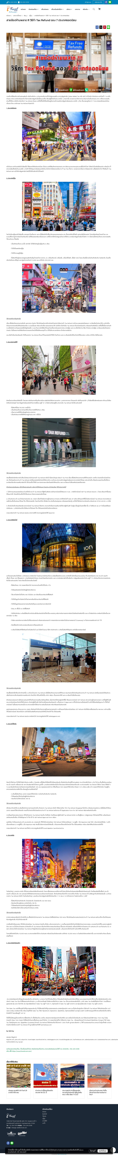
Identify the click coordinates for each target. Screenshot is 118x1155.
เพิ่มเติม (85, 9)
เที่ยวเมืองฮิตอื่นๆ (56, 9)
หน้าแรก (23, 9)
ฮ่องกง (44, 1112)
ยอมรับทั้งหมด (102, 1151)
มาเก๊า (43, 1123)
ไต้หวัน (44, 1116)
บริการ (68, 9)
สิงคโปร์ (44, 1114)
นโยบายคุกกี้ (23, 1152)
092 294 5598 (24, 2)
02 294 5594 (13, 2)
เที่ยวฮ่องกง (44, 9)
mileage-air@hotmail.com (19, 1128)
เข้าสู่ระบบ (88, 2)
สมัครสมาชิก (98, 2)
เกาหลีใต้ (44, 1121)
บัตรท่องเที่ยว (33, 9)
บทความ (77, 9)
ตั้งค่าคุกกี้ (92, 1151)
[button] (94, 9)
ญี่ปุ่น (43, 1118)
